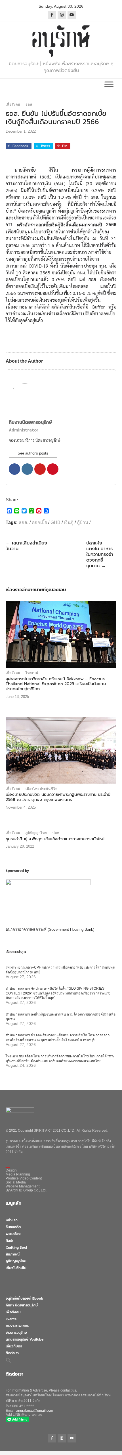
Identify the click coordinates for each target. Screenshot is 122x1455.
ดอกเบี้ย (39, 522)
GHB (55, 522)
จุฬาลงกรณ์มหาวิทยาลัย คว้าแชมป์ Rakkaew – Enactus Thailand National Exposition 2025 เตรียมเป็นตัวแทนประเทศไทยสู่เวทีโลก (56, 684)
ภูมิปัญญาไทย (36, 833)
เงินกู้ (68, 522)
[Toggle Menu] (108, 84)
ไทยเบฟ (32, 673)
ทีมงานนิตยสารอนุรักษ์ (30, 422)
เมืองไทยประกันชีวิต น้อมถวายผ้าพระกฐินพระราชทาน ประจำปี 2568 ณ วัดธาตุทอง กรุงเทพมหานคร (58, 797)
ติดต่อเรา (12, 1353)
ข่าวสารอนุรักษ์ (16, 1332)
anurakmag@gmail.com (34, 1411)
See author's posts (33, 453)
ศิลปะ (9, 1240)
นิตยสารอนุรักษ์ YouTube (24, 1339)
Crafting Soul (16, 1247)
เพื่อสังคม (13, 104)
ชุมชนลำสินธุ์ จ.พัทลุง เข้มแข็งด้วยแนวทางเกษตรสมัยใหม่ (55, 839)
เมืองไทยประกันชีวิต (42, 788)
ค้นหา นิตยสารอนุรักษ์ (22, 1305)
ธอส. (23, 522)
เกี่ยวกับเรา (14, 1346)
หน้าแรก (12, 1220)
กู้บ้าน (82, 522)
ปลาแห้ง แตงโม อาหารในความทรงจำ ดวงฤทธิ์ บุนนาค (99, 554)
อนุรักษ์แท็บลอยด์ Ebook (24, 1298)
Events (11, 1319)
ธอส (29, 104)
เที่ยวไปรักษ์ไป (16, 1268)
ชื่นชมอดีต (13, 1227)
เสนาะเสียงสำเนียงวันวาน (26, 546)
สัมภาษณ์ (13, 1254)
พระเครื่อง (13, 1233)
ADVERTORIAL (17, 1325)
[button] (8, 1359)
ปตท (55, 833)
